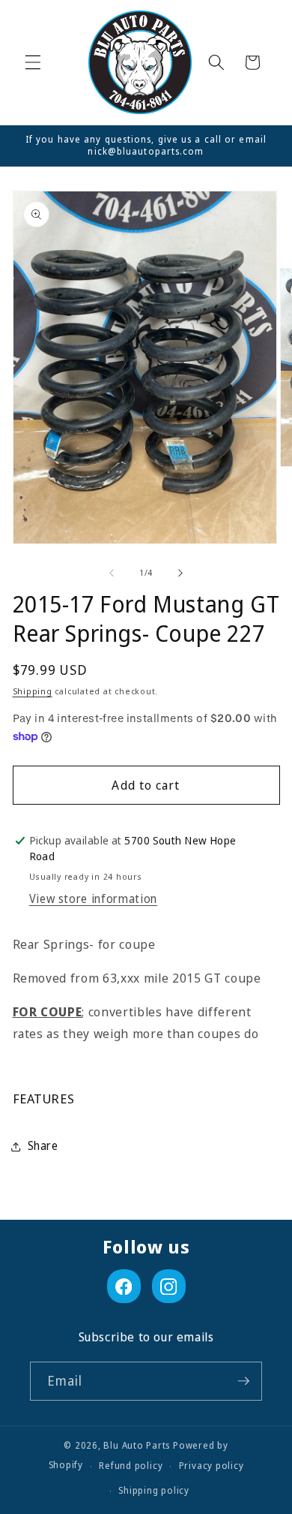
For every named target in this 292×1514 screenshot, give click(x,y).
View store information (93, 899)
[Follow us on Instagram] (169, 1286)
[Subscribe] (243, 1381)
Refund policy (130, 1465)
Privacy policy (211, 1465)
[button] (33, 62)
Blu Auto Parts (136, 1445)
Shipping (32, 691)
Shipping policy (153, 1490)
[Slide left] (111, 572)
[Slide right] (180, 572)
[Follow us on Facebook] (124, 1286)
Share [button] (43, 1146)
